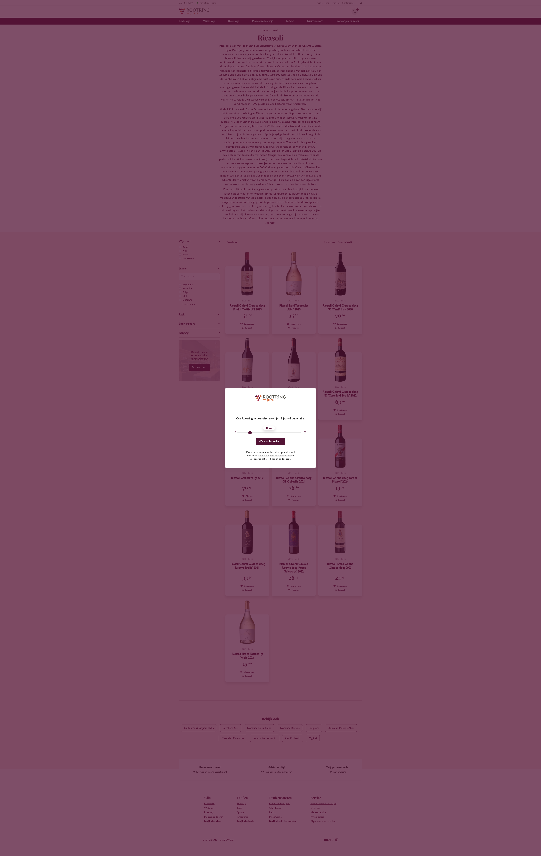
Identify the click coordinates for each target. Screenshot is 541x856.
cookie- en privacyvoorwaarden (274, 455)
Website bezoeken (269, 441)
